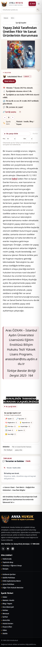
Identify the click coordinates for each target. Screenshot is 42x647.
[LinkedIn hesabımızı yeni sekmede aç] (13, 549)
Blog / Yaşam (7, 604)
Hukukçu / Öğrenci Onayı (12, 566)
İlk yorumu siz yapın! (14, 107)
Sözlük (5, 634)
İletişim (5, 569)
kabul (14, 178)
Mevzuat (6, 614)
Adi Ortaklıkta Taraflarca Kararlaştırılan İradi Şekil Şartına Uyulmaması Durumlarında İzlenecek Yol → (20, 499)
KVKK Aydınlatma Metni (12, 581)
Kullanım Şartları (9, 574)
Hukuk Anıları (8, 624)
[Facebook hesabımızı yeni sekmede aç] (8, 549)
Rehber (5, 610)
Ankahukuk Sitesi (14, 76)
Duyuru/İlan (7, 627)
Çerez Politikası (8, 584)
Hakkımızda (7, 559)
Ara (38, 10)
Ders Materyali (8, 607)
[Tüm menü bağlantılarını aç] (38, 4)
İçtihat (5, 617)
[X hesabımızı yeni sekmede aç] (3, 549)
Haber (5, 597)
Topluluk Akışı (8, 562)
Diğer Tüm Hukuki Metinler (13, 588)
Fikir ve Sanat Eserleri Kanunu (21, 447)
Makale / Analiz (8, 600)
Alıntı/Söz (6, 620)
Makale (6, 18)
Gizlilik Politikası (9, 578)
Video (5, 630)
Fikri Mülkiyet (8, 450)
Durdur (35, 134)
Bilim (12, 18)
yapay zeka (18, 450)
